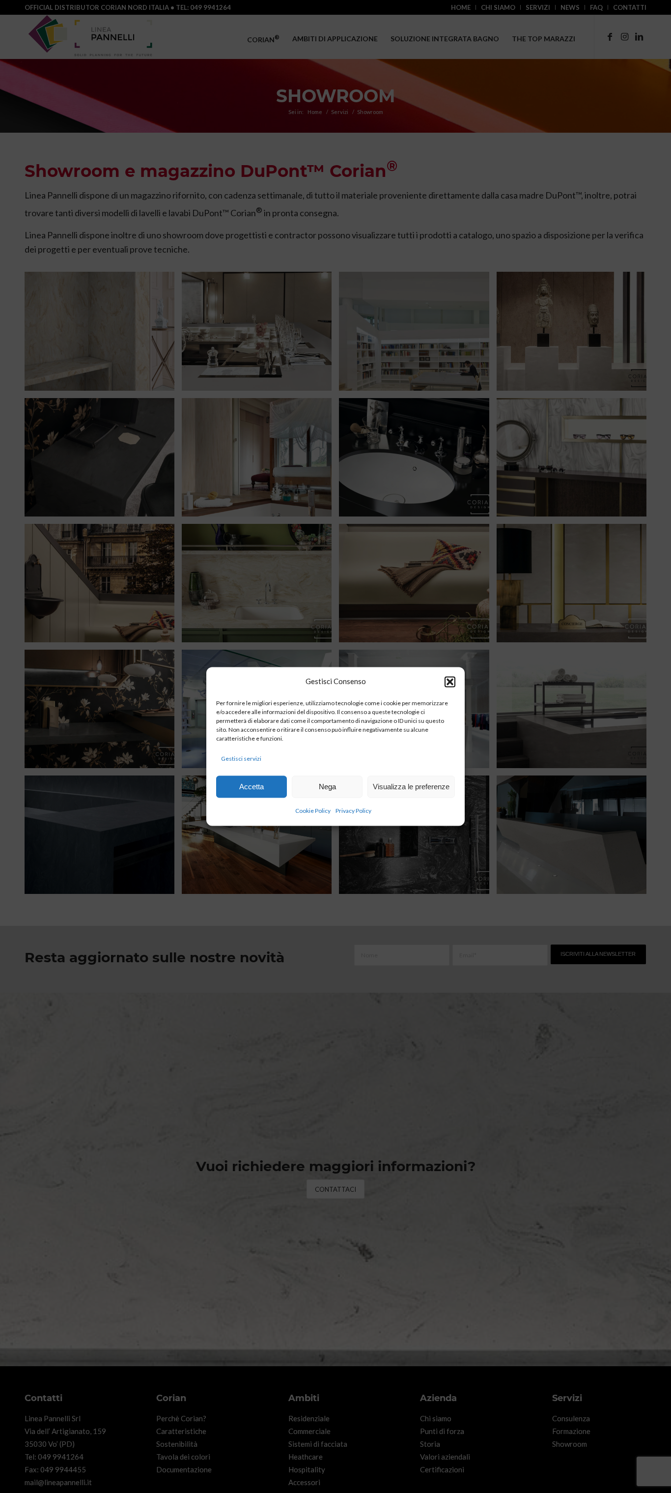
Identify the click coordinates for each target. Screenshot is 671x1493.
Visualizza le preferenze (411, 786)
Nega (327, 786)
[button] (450, 682)
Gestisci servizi (241, 758)
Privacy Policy (353, 811)
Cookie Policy (313, 811)
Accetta (251, 786)
